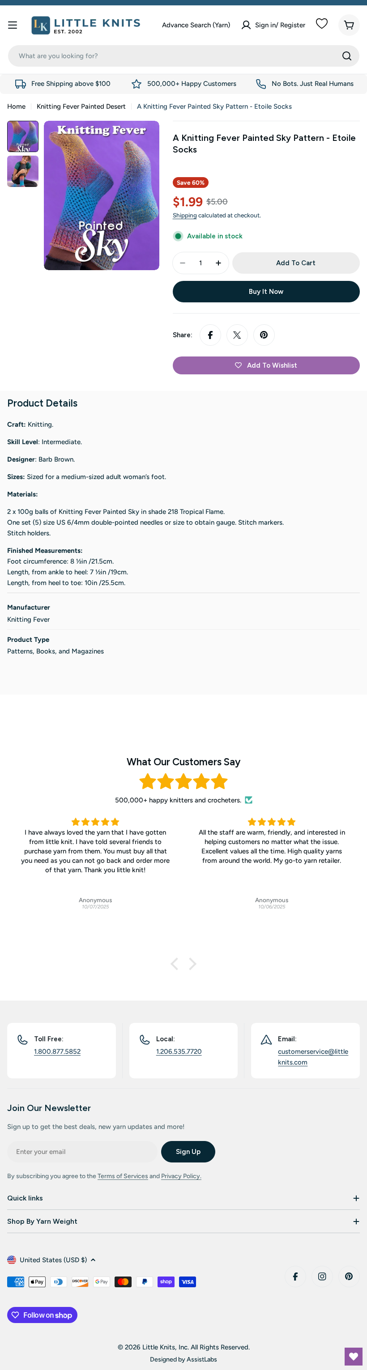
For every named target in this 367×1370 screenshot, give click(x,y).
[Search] (346, 56)
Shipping (185, 215)
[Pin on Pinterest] (264, 335)
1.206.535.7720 (179, 1052)
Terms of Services (123, 1176)
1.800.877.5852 (57, 1052)
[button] (177, 964)
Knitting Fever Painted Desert (81, 106)
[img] (183, 781)
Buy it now (266, 292)
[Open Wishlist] (354, 1357)
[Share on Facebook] (210, 335)
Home (16, 106)
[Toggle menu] (12, 25)
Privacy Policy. (181, 1176)
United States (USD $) (53, 1260)
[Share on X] (237, 335)
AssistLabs (202, 1359)
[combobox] (183, 56)
